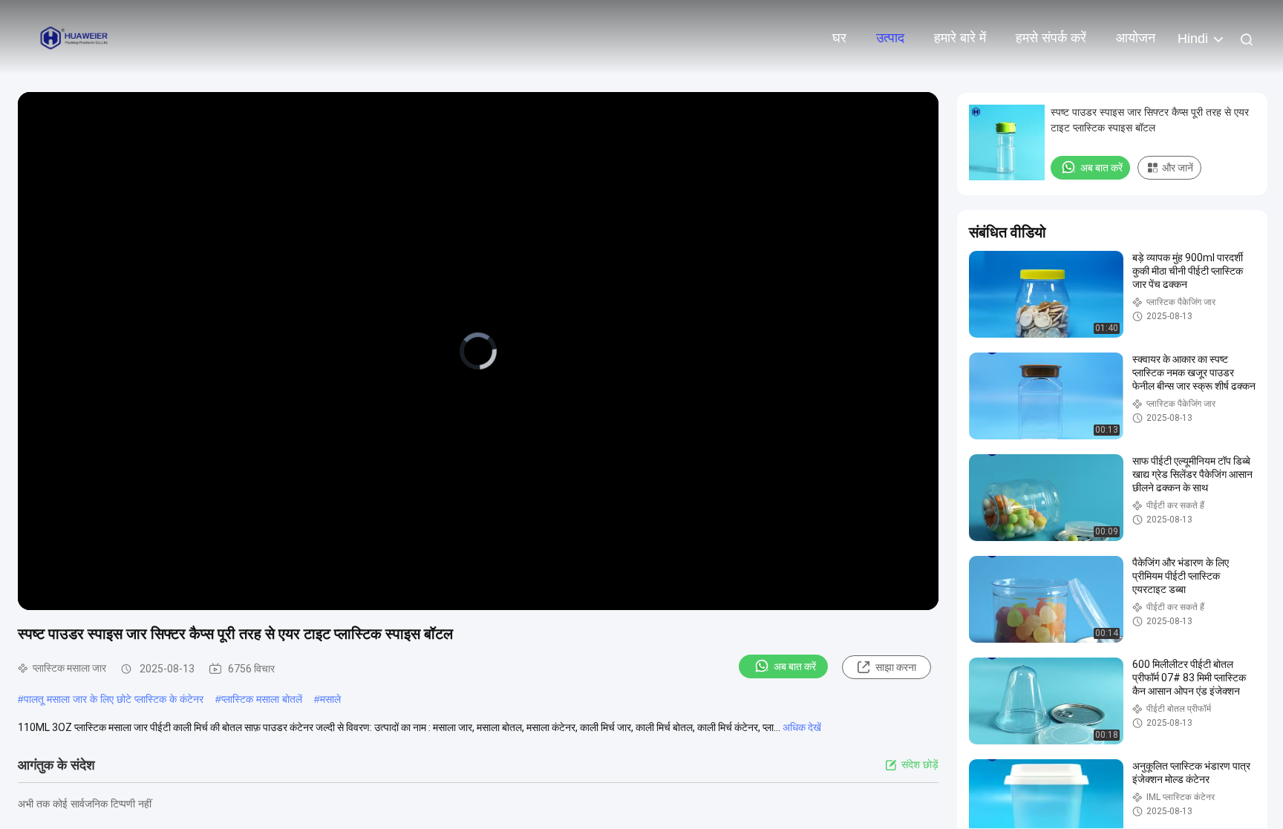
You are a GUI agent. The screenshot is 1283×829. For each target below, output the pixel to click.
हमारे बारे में (960, 37)
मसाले (330, 699)
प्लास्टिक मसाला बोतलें (261, 699)
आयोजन (1135, 37)
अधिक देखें (802, 727)
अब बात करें (795, 666)
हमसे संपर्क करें (1051, 37)
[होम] (74, 37)
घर (839, 37)
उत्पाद (890, 37)
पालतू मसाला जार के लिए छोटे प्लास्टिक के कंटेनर (113, 699)
